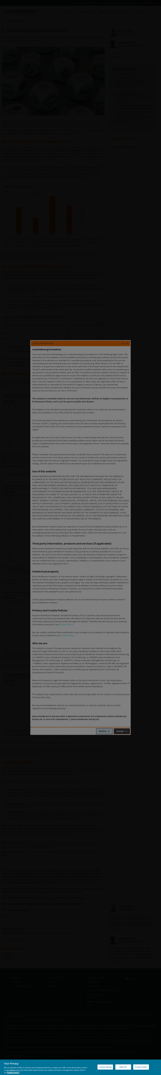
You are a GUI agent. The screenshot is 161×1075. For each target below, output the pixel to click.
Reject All (123, 1067)
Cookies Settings (105, 1067)
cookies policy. (13, 1072)
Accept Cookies (141, 1067)
